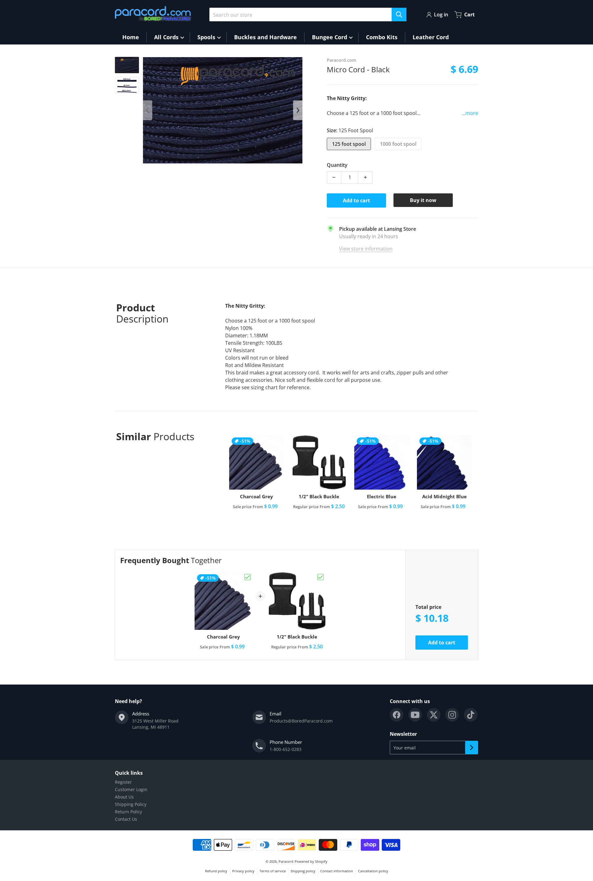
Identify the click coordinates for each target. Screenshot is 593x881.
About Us (124, 797)
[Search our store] (399, 14)
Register (123, 782)
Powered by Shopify (311, 861)
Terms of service (272, 871)
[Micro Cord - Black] (127, 65)
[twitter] (433, 715)
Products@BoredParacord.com (301, 721)
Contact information (336, 871)
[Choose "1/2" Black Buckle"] (321, 577)
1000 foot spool (398, 144)
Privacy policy (243, 871)
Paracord (286, 861)
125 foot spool (349, 144)
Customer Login (131, 789)
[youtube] (415, 715)
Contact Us (126, 819)
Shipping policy (303, 871)
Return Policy (128, 812)
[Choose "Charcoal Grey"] (247, 577)
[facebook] (396, 715)
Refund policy (216, 871)
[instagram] (452, 715)
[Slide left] (147, 110)
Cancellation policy (373, 871)
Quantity (337, 165)
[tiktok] (470, 715)
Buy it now (423, 200)
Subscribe (471, 747)
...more (470, 113)
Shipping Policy (130, 804)
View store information (366, 248)
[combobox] (307, 14)
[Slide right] (297, 110)
